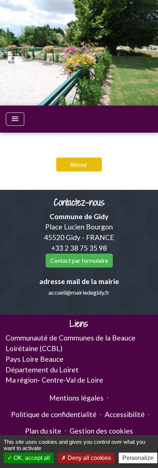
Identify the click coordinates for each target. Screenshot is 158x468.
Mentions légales (76, 398)
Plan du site (43, 431)
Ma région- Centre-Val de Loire (54, 380)
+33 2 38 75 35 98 (79, 248)
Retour (78, 164)
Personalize (138, 458)
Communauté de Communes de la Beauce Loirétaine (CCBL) (71, 343)
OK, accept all (31, 458)
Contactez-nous (79, 202)
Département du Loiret (42, 369)
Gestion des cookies (101, 431)
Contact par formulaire (79, 260)
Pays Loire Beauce (35, 359)
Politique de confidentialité (54, 414)
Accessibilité (125, 414)
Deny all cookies (88, 458)
